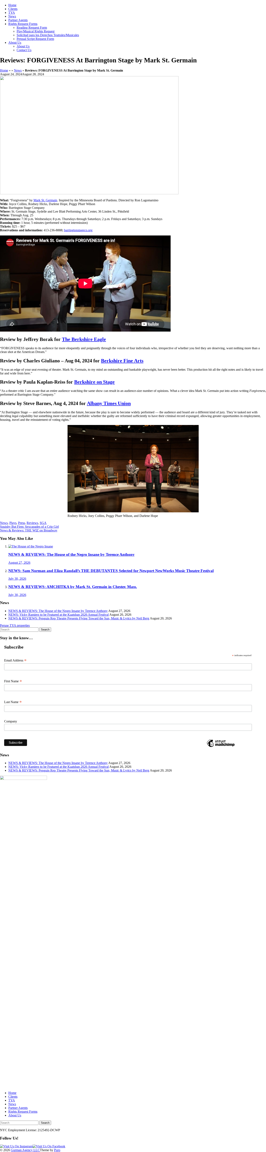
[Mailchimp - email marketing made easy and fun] (221, 746)
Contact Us (24, 50)
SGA (43, 523)
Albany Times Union (109, 403)
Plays (12, 523)
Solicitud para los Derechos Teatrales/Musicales (48, 35)
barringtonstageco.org (78, 230)
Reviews (32, 523)
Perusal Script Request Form (35, 39)
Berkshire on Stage (94, 382)
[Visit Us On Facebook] (49, 1146)
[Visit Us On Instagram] (16, 1146)
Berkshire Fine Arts (122, 360)
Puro (57, 1150)
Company (10, 721)
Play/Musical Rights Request (35, 31)
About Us (14, 42)
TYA (11, 12)
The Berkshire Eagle (84, 339)
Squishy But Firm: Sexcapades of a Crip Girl (29, 526)
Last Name (13, 702)
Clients (12, 9)
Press (21, 523)
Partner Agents (18, 20)
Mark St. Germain (45, 200)
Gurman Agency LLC (25, 1150)
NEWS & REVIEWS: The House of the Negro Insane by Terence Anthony (58, 611)
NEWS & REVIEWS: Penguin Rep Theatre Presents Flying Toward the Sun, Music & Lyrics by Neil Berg (78, 618)
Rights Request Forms (22, 24)
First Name (13, 681)
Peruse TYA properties (15, 625)
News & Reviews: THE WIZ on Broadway (28, 530)
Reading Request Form (32, 27)
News (12, 16)
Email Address (15, 660)
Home (12, 5)
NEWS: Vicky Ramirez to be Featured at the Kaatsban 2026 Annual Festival (58, 614)
